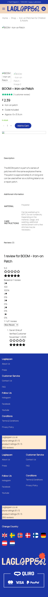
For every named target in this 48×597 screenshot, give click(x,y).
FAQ (3, 387)
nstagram (6, 480)
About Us (6, 363)
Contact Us (7, 380)
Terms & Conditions (10, 420)
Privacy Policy (8, 427)
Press (4, 370)
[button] (3, 8)
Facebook (6, 404)
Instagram (6, 397)
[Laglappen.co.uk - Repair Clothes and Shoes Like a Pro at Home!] (23, 8)
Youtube (5, 410)
